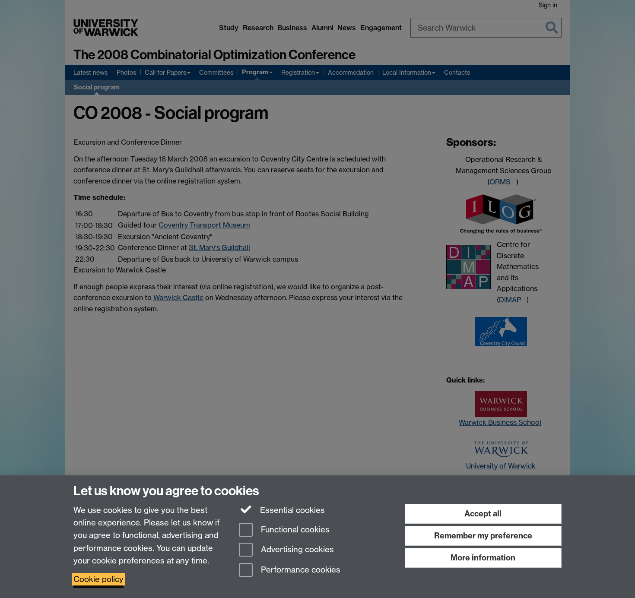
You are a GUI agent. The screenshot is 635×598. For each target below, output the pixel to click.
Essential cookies (291, 510)
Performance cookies (299, 570)
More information (483, 558)
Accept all (483, 514)
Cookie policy (98, 579)
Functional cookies (294, 530)
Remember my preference (483, 536)
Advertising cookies (296, 550)
